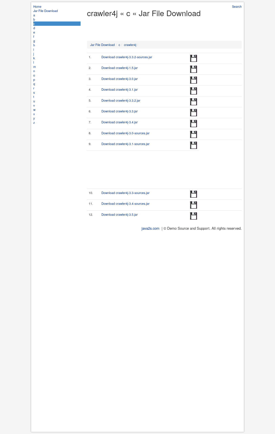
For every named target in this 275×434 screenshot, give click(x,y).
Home (37, 6)
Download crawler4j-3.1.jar (119, 89)
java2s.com (150, 228)
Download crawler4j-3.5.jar (119, 214)
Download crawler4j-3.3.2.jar (120, 100)
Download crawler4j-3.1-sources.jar (125, 144)
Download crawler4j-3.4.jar (119, 122)
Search (237, 6)
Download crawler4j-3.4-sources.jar (125, 203)
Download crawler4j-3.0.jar (119, 78)
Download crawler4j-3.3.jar (119, 111)
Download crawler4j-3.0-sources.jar (125, 133)
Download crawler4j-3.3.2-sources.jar (126, 57)
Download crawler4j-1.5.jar (119, 68)
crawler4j (130, 45)
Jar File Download (45, 11)
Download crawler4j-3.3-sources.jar (125, 193)
